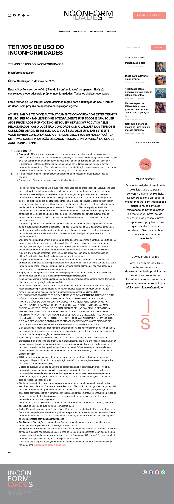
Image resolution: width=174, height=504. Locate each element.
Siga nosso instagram (148, 15)
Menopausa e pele (135, 63)
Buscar (158, 47)
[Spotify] (23, 15)
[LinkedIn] (28, 15)
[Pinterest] (19, 15)
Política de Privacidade (20, 492)
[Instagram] (9, 15)
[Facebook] (14, 15)
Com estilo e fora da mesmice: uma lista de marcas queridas (137, 127)
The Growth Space (31, 489)
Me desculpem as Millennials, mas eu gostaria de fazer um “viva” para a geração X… (137, 109)
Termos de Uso (15, 494)
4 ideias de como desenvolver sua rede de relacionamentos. (138, 92)
